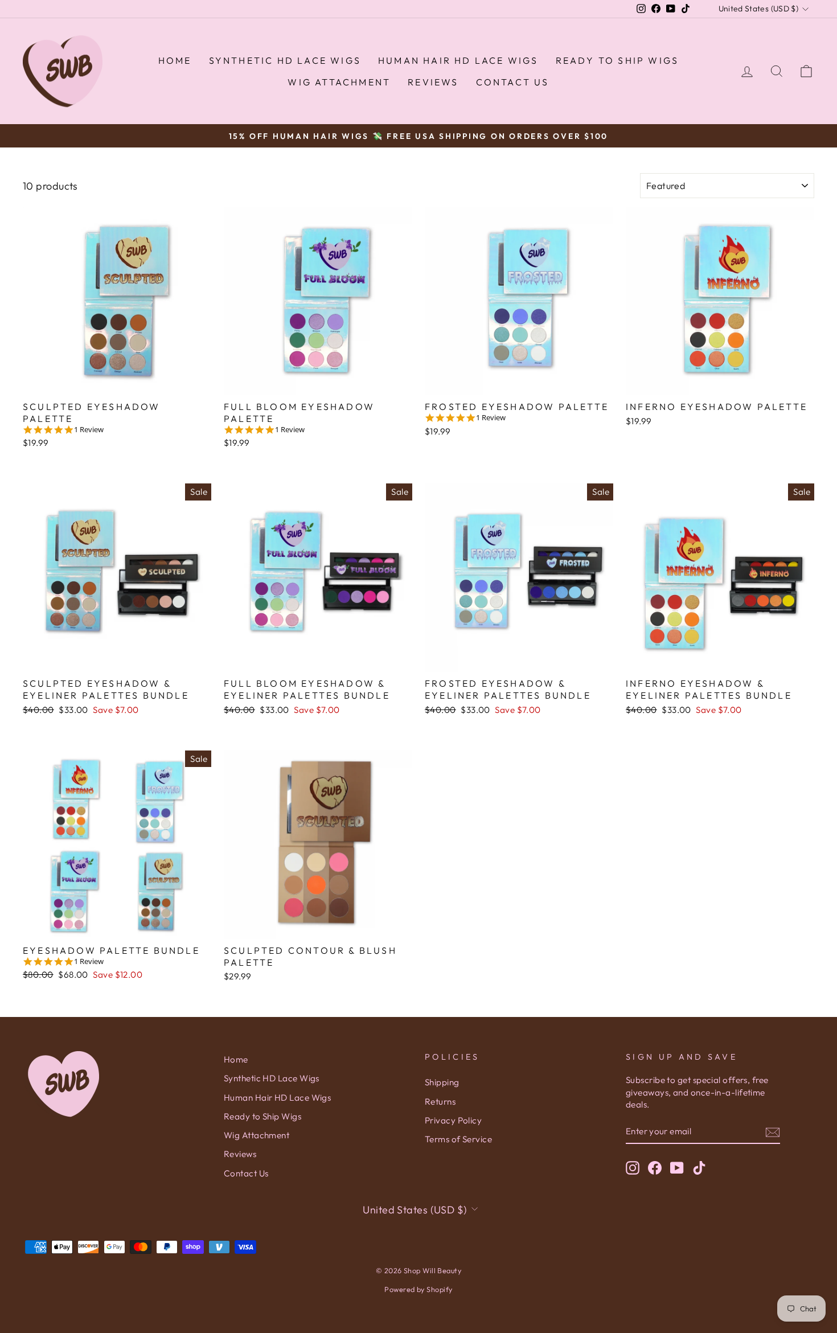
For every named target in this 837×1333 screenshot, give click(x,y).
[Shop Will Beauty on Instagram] (632, 1168)
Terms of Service (458, 1139)
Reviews (433, 82)
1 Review (89, 429)
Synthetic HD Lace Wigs (285, 60)
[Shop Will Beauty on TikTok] (699, 1168)
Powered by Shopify (418, 1289)
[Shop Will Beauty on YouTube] (677, 1168)
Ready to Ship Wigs (617, 60)
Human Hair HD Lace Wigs (458, 60)
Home (175, 60)
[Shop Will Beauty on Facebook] (655, 1168)
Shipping (442, 1082)
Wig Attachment (339, 82)
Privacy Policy (453, 1120)
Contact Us (512, 82)
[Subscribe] (772, 1131)
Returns (440, 1101)
